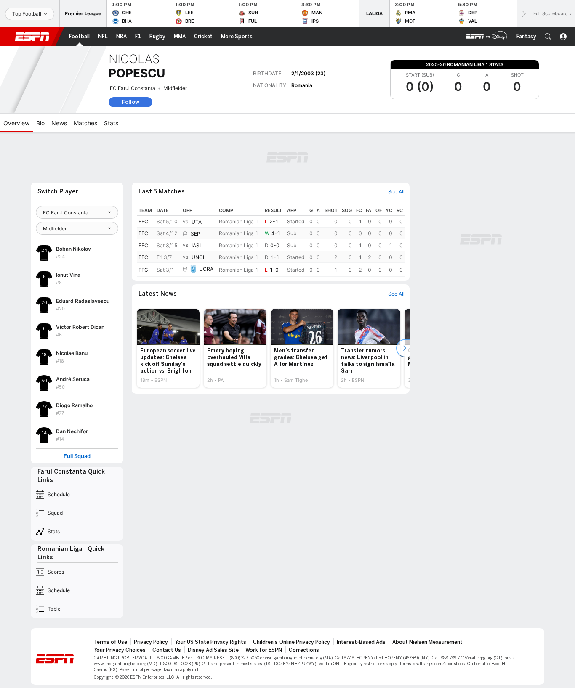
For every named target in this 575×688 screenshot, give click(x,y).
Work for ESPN (263, 650)
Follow (130, 102)
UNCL (199, 257)
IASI (196, 245)
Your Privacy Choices (120, 650)
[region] (271, 241)
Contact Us (166, 650)
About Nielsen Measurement (427, 642)
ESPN (32, 36)
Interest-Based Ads (361, 642)
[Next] (523, 13)
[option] (168, 348)
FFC (143, 221)
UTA (197, 222)
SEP (195, 233)
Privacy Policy (151, 642)
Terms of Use (110, 642)
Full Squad (77, 456)
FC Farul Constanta (132, 88)
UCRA (206, 269)
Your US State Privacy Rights (210, 642)
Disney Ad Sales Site (213, 650)
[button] (548, 36)
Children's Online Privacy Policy (291, 642)
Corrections (304, 650)
